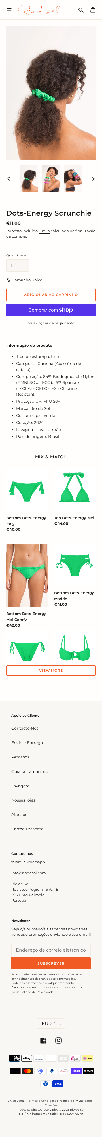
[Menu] (9, 9)
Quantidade (16, 255)
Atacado (19, 814)
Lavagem (20, 785)
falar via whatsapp (28, 862)
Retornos (20, 757)
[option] (29, 178)
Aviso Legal (16, 1101)
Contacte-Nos (25, 728)
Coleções (51, 1105)
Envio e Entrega (27, 742)
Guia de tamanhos (29, 771)
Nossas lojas (23, 800)
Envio (44, 231)
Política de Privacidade (75, 1101)
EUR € (49, 1023)
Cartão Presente (27, 828)
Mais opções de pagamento (51, 323)
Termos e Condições (41, 1101)
